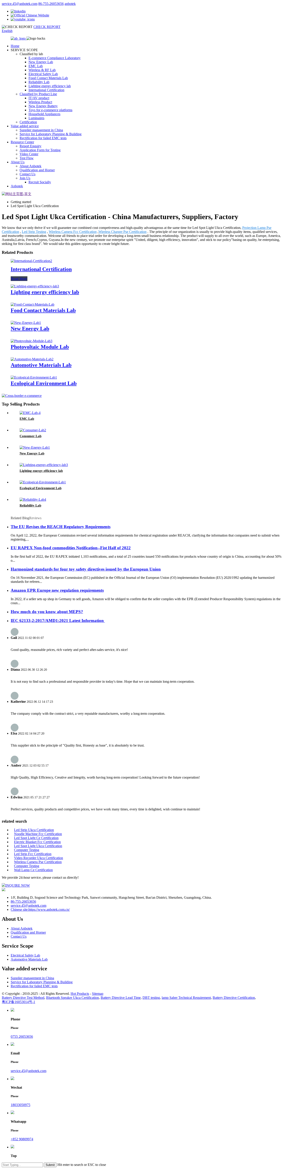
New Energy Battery (43, 106)
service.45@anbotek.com (19, 4)
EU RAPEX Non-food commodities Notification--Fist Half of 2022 (71, 547)
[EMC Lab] (30, 413)
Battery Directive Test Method (23, 997)
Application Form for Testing (40, 150)
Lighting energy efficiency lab (49, 86)
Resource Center (22, 142)
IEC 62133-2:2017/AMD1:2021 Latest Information (58, 620)
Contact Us (27, 174)
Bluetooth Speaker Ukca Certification (72, 997)
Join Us (25, 178)
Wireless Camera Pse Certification (38, 862)
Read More (19, 279)
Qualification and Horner (37, 170)
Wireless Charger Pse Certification (122, 232)
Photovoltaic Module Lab (40, 347)
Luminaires (36, 118)
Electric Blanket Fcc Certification (37, 842)
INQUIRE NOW (17, 885)
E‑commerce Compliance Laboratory (54, 58)
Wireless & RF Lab (42, 70)
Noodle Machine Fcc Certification (38, 834)
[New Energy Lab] (26, 323)
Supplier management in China (41, 130)
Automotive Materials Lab (41, 365)
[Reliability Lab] (33, 499)
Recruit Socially (39, 182)
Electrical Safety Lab (43, 74)
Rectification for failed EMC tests (43, 138)
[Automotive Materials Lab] (32, 359)
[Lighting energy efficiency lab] (35, 286)
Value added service (25, 126)
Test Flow (27, 158)
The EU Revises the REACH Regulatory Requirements (60, 526)
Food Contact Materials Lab (48, 78)
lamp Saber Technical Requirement (186, 997)
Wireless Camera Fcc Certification (73, 232)
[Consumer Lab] (33, 430)
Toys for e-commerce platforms (50, 110)
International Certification (46, 90)
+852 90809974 (22, 1139)
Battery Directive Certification (234, 997)
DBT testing (151, 997)
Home (15, 46)
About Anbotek (30, 166)
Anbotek (17, 186)
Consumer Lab (30, 436)
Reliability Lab (38, 82)
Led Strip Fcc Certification (32, 854)
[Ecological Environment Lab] (34, 377)
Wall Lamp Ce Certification (33, 870)
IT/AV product (38, 98)
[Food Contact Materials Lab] (32, 304)
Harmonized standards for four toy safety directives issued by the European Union (86, 569)
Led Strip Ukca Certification (34, 830)
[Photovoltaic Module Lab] (31, 341)
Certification (28, 122)
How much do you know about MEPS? (47, 611)
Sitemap (97, 993)
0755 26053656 (22, 1036)
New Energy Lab (40, 62)
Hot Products (80, 993)
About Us (17, 162)
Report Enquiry (30, 146)
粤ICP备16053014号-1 (18, 1002)
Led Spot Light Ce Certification (36, 838)
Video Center (29, 154)
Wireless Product (40, 102)
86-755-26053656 (51, 4)
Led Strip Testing (34, 232)
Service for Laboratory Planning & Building (50, 134)
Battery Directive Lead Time (121, 997)
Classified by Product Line (38, 94)
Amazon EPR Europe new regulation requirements (57, 590)
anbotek (70, 4)
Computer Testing (26, 850)
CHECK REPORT (47, 27)
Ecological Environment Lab (44, 383)
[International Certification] (31, 261)
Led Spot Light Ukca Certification (38, 846)
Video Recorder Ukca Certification (38, 858)
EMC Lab (35, 66)
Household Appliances (44, 114)
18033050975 (20, 1105)
